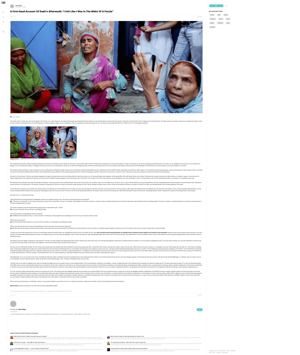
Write (216, 5)
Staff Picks (220, 23)
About (216, 350)
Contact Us (218, 352)
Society (212, 15)
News (228, 23)
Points (228, 350)
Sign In (226, 5)
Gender (212, 23)
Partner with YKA (222, 350)
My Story (212, 27)
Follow (199, 309)
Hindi (219, 15)
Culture (221, 19)
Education (212, 19)
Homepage (211, 350)
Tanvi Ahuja (15, 117)
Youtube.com (22, 159)
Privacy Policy (225, 352)
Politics (226, 15)
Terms (214, 352)
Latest (228, 19)
